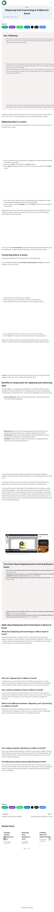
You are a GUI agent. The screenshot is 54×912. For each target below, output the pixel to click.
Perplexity (12, 27)
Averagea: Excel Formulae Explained (12, 815)
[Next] (50, 838)
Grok (36, 27)
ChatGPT (5, 27)
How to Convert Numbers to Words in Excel (21, 536)
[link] (7, 536)
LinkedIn (27, 27)
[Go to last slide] (4, 838)
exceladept (7, 16)
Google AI (42, 27)
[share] (35, 536)
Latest (27, 7)
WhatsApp (19, 27)
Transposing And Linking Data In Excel (41, 815)
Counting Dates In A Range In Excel (45, 835)
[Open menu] (51, 3)
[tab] (24, 848)
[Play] (43, 548)
